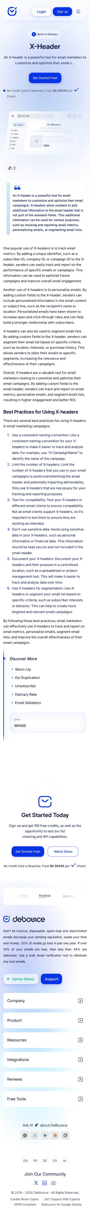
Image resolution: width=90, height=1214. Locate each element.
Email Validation (28, 703)
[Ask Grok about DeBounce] (65, 1135)
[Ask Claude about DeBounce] (55, 1135)
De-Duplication (27, 677)
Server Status (23, 979)
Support (51, 979)
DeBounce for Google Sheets (61, 1204)
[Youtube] (53, 1183)
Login (41, 11)
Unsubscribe (25, 686)
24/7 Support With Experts (62, 1199)
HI (64, 1160)
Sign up (62, 11)
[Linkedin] (44, 1183)
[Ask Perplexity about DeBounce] (35, 1135)
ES (55, 1160)
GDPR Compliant (25, 1204)
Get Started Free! (45, 78)
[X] (36, 1183)
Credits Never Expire (24, 1199)
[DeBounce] (13, 11)
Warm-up (23, 669)
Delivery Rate (26, 694)
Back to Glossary (47, 34)
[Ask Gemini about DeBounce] (45, 1135)
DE (45, 1160)
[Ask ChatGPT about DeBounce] (25, 1135)
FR (35, 1160)
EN (25, 1160)
